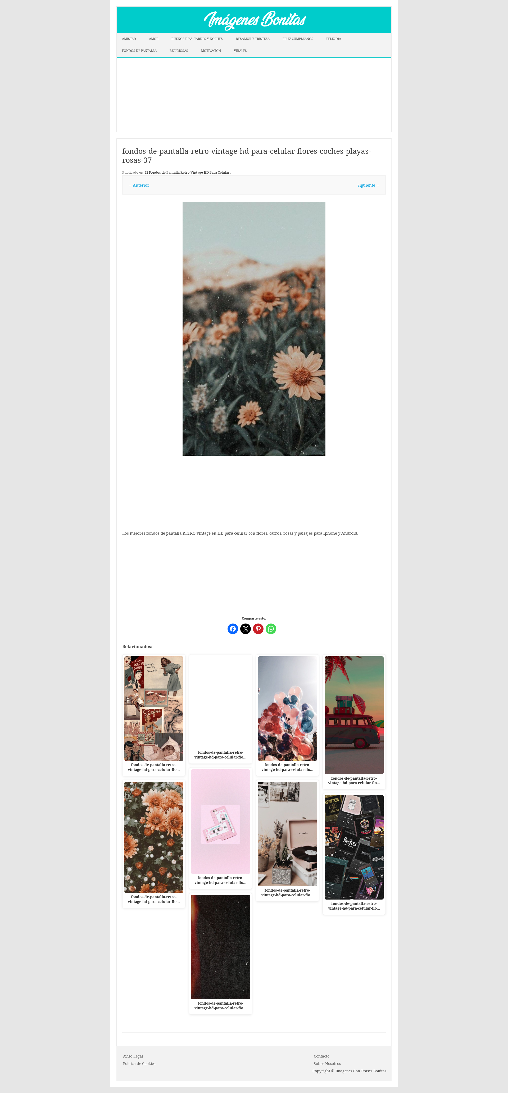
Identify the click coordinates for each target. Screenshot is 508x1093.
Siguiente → (368, 185)
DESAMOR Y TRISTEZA (253, 39)
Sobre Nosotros (327, 1063)
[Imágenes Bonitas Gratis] (254, 31)
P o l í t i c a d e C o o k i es (139, 1063)
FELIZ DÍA (333, 39)
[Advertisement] (254, 95)
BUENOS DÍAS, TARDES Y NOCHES (197, 39)
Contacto (321, 1056)
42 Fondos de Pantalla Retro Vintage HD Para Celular (186, 172)
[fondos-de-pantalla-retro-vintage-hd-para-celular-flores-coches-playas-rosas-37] (254, 329)
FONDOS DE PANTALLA (139, 50)
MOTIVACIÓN (211, 50)
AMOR (153, 39)
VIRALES (240, 50)
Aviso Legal (133, 1056)
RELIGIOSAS (179, 50)
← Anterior (138, 185)
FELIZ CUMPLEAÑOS (298, 39)
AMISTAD (129, 39)
